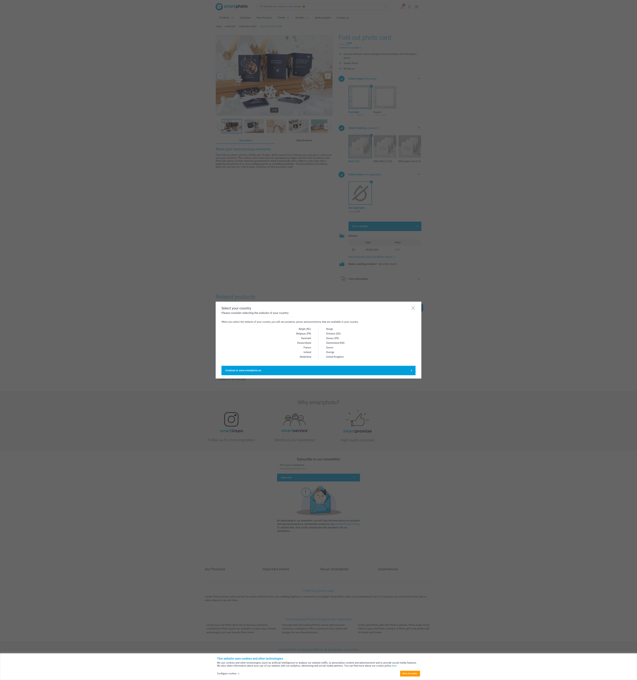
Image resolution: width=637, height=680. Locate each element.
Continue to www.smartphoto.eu (243, 370)
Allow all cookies (409, 673)
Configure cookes (227, 673)
